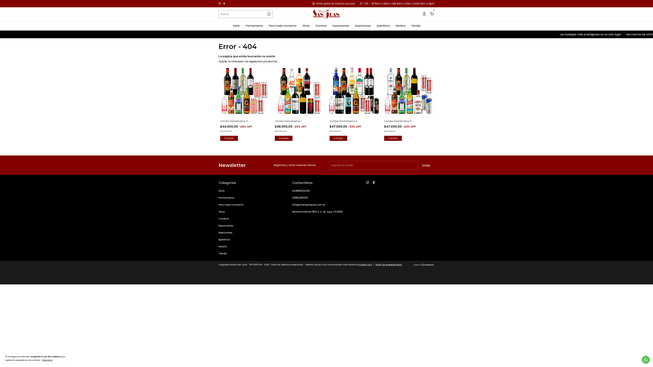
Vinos (305, 26)
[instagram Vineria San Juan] (220, 3)
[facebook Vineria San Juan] (224, 3)
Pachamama (254, 26)
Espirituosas (363, 26)
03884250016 (300, 197)
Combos (321, 26)
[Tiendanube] (423, 265)
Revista (400, 26)
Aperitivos (383, 26)
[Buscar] (268, 14)
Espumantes (340, 26)
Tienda (415, 26)
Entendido (47, 360)
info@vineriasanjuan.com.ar (308, 204)
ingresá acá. (365, 264)
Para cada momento (283, 26)
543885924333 (301, 191)
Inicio (236, 26)
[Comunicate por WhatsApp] (646, 360)
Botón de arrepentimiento (389, 264)
